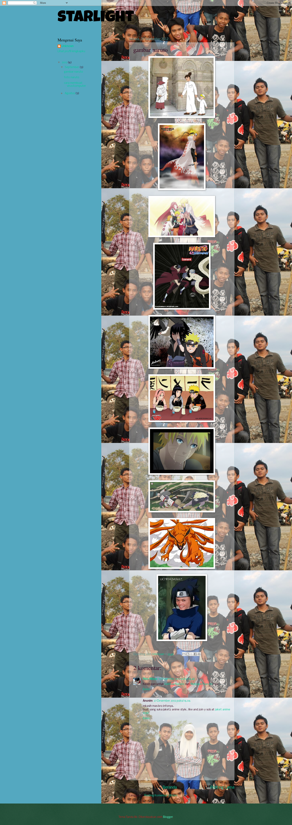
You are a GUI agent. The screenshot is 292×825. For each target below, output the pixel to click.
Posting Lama (222, 788)
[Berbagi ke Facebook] (195, 654)
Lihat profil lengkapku (71, 51)
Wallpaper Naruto (201, 684)
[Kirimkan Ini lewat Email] (184, 654)
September (72, 67)
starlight (96, 18)
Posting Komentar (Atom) (161, 795)
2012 (65, 62)
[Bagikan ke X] (191, 654)
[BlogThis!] (188, 654)
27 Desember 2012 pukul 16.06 (172, 700)
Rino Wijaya (150, 679)
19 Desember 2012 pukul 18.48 (177, 679)
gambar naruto (73, 71)
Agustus (70, 93)
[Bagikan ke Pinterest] (199, 654)
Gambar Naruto (174, 684)
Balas (146, 689)
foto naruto (71, 77)
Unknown (158, 654)
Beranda (170, 788)
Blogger (168, 817)
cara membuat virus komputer (75, 85)
